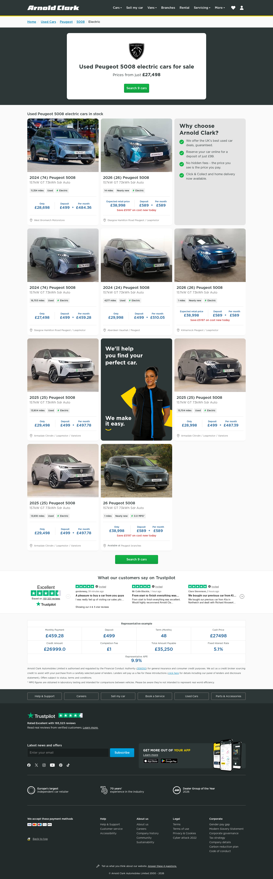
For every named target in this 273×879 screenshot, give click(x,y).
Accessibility (108, 833)
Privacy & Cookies (184, 833)
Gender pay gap (219, 824)
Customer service (111, 828)
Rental (184, 7)
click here (173, 673)
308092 (141, 668)
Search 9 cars (136, 88)
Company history (147, 833)
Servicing (201, 7)
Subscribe (122, 752)
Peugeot (66, 22)
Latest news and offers (44, 745)
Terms (177, 824)
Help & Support (45, 696)
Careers (81, 696)
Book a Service (155, 696)
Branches (168, 7)
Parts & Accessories (228, 696)
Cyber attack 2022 (184, 837)
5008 (81, 22)
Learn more (150, 754)
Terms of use (181, 828)
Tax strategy (217, 837)
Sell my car (134, 7)
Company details (220, 842)
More (219, 7)
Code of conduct (220, 851)
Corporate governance (223, 833)
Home (31, 22)
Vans (151, 7)
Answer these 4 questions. (162, 866)
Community (144, 837)
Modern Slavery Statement (226, 828)
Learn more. (90, 727)
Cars (116, 7)
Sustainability (145, 842)
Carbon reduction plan (223, 846)
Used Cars (48, 22)
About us (142, 824)
